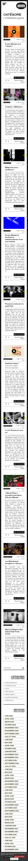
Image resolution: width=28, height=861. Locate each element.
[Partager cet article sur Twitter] (8, 80)
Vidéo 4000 (9, 700)
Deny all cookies (19, 856)
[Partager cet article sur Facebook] (6, 80)
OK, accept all (8, 856)
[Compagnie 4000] (21, 6)
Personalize (14, 859)
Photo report (10, 694)
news (7, 689)
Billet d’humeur (11, 683)
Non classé (9, 691)
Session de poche (11, 697)
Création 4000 (10, 686)
